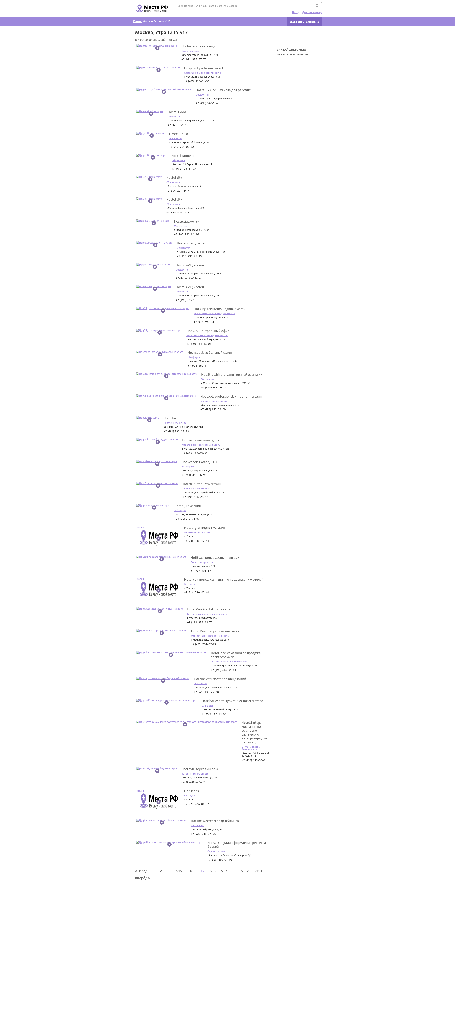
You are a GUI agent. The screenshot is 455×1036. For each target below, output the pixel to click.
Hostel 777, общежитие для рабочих (223, 90)
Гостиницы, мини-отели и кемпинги (207, 614)
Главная (137, 21)
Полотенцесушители (175, 423)
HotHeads (191, 791)
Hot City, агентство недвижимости (219, 309)
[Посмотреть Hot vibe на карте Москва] (147, 417)
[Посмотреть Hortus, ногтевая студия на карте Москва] (156, 45)
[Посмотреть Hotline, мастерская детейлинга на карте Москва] (161, 820)
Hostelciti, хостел (187, 221)
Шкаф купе (194, 357)
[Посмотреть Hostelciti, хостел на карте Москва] (153, 220)
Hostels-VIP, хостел (190, 265)
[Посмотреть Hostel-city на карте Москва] (149, 177)
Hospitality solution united (203, 68)
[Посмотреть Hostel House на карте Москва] (150, 133)
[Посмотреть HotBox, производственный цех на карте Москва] (161, 557)
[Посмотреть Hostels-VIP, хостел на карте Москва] (153, 264)
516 (190, 871)
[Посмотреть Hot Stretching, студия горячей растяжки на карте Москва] (166, 373)
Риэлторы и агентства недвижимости (214, 313)
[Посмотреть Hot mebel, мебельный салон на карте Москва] (159, 352)
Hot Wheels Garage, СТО (199, 462)
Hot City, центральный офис (207, 330)
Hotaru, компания (187, 506)
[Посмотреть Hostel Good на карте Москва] (149, 111)
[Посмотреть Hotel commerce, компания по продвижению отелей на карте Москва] (158, 602)
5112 (245, 871)
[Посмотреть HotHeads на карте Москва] (158, 813)
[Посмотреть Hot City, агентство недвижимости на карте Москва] (162, 308)
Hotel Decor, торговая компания (215, 631)
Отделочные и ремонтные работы (201, 444)
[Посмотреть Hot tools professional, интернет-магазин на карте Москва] (166, 395)
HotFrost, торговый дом (199, 769)
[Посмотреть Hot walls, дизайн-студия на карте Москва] (157, 439)
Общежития (202, 94)
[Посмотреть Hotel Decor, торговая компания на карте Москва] (161, 630)
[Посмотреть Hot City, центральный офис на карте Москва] (159, 330)
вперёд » (142, 878)
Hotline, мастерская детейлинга (215, 821)
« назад (141, 871)
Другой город (312, 12)
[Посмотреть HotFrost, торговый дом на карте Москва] (156, 768)
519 (224, 871)
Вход (295, 12)
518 (213, 871)
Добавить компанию (304, 21)
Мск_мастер (180, 226)
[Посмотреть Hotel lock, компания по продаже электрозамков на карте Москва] (171, 652)
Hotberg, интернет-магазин (204, 527)
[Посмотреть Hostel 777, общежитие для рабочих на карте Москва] (163, 89)
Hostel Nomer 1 (183, 155)
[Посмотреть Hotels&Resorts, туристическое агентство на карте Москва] (166, 700)
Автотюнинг (197, 825)
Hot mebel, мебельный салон (210, 352)
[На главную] (151, 14)
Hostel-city (174, 177)
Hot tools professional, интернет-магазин (231, 396)
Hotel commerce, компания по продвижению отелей (224, 579)
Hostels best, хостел (192, 243)
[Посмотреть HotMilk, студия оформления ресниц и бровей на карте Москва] (169, 842)
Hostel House (179, 134)
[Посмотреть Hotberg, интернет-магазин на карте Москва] (158, 550)
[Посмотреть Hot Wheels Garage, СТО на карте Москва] (156, 461)
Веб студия (180, 510)
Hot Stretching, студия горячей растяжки (231, 374)
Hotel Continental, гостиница (208, 609)
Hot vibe (170, 418)
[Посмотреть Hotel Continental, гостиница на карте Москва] (159, 608)
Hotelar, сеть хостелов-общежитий (220, 679)
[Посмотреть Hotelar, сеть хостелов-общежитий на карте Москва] (162, 678)
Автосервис (187, 466)
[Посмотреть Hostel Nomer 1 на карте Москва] (151, 155)
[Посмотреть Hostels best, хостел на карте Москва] (154, 242)
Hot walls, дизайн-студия (200, 440)
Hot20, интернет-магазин (202, 484)
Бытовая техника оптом (213, 401)
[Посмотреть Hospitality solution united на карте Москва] (158, 67)
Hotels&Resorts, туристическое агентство (232, 700)
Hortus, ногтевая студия (199, 46)
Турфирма (207, 705)
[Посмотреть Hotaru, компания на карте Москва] (153, 505)
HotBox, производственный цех (215, 557)
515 (179, 871)
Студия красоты (190, 51)
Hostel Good (177, 112)
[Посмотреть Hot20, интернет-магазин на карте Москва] (157, 483)
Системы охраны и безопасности (202, 73)
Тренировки (208, 379)
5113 (258, 871)
